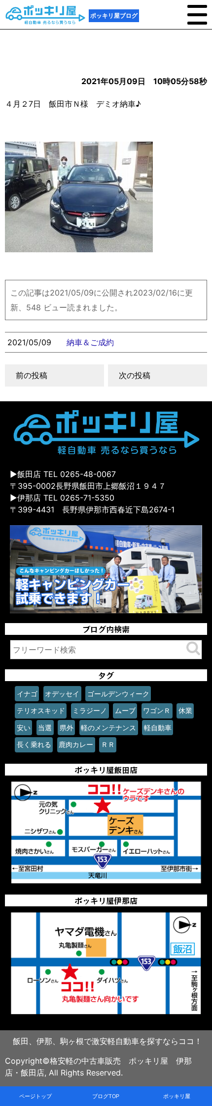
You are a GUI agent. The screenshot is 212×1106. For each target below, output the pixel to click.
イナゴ (27, 693)
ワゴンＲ (157, 710)
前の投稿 (31, 375)
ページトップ (35, 1096)
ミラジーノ (89, 710)
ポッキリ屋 (176, 1096)
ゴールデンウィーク (118, 693)
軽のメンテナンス (108, 727)
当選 (45, 727)
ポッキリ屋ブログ (114, 15)
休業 (185, 710)
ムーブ (125, 710)
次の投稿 (134, 375)
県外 (66, 727)
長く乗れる (34, 744)
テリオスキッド (41, 710)
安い (24, 727)
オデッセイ (62, 693)
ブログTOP (105, 1096)
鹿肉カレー (76, 744)
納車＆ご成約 (90, 342)
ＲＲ (108, 744)
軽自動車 (158, 727)
